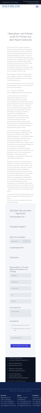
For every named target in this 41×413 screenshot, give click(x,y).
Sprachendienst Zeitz (15, 365)
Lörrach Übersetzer (15, 374)
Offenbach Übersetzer (16, 368)
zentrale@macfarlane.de (8, 405)
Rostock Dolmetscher (15, 363)
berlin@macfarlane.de (24, 405)
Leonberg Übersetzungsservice (18, 360)
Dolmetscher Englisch (15, 376)
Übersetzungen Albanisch (17, 370)
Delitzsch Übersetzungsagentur (19, 378)
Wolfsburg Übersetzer (16, 358)
